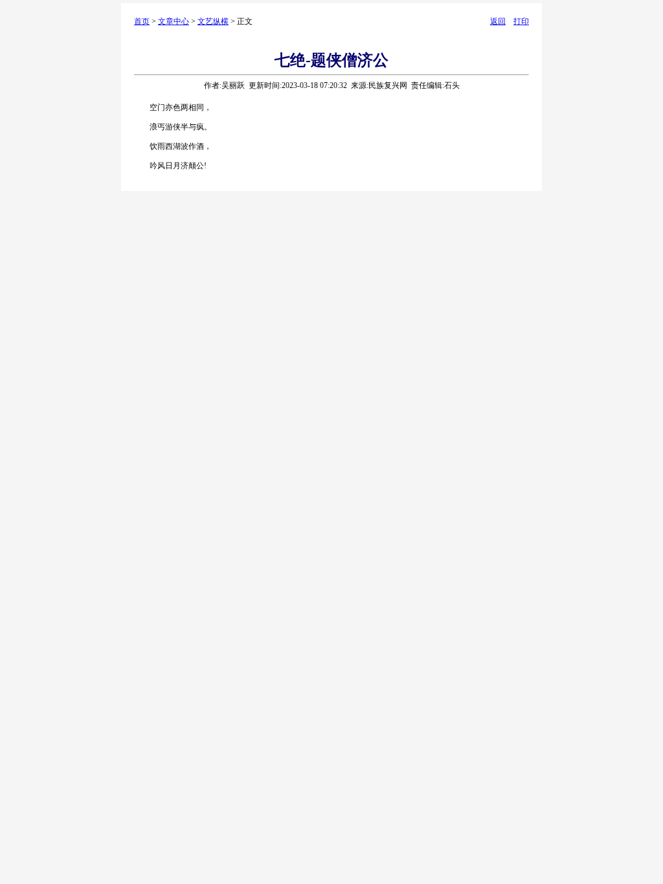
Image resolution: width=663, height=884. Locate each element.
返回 (498, 21)
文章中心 (173, 21)
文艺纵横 (213, 21)
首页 (142, 21)
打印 (521, 21)
